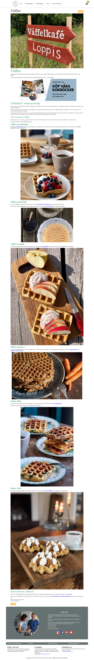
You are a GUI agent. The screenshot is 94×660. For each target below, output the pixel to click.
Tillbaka (80, 11)
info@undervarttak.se (67, 651)
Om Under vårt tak (56, 3)
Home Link (15, 4)
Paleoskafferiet (29, 3)
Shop (47, 3)
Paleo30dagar (39, 3)
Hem (21, 3)
